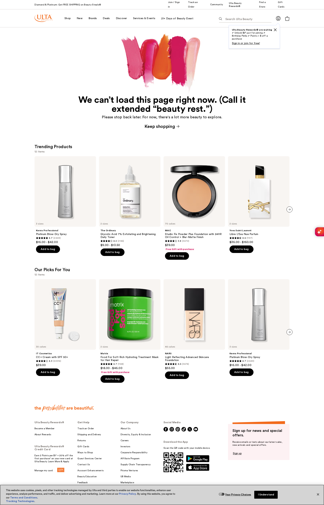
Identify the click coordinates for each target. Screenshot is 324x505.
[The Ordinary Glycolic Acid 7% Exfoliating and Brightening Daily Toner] (129, 201)
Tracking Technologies (20, 501)
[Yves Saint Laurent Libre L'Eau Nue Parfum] (259, 200)
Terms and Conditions (23, 497)
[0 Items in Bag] (287, 18)
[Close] (318, 494)
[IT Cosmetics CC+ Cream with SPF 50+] (65, 323)
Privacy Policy (127, 494)
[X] (275, 29)
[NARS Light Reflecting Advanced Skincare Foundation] (194, 324)
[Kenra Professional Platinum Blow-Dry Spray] (65, 200)
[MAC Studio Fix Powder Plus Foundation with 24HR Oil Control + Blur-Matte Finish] (194, 203)
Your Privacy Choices (238, 494)
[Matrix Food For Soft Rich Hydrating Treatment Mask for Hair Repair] (129, 326)
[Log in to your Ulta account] (278, 18)
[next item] (289, 209)
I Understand (266, 494)
